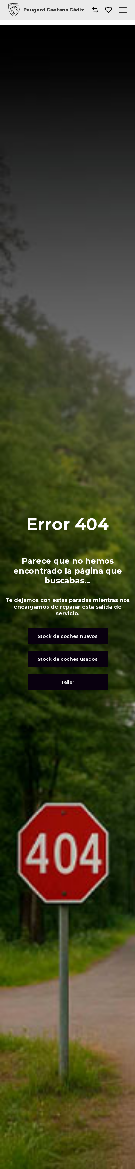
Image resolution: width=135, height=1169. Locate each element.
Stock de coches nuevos (68, 636)
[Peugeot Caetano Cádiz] (14, 9)
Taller (67, 682)
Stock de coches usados (68, 659)
